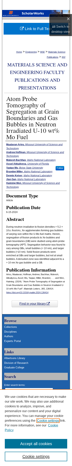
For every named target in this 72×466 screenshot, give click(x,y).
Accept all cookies (36, 444)
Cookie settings (48, 420)
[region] (36, 427)
